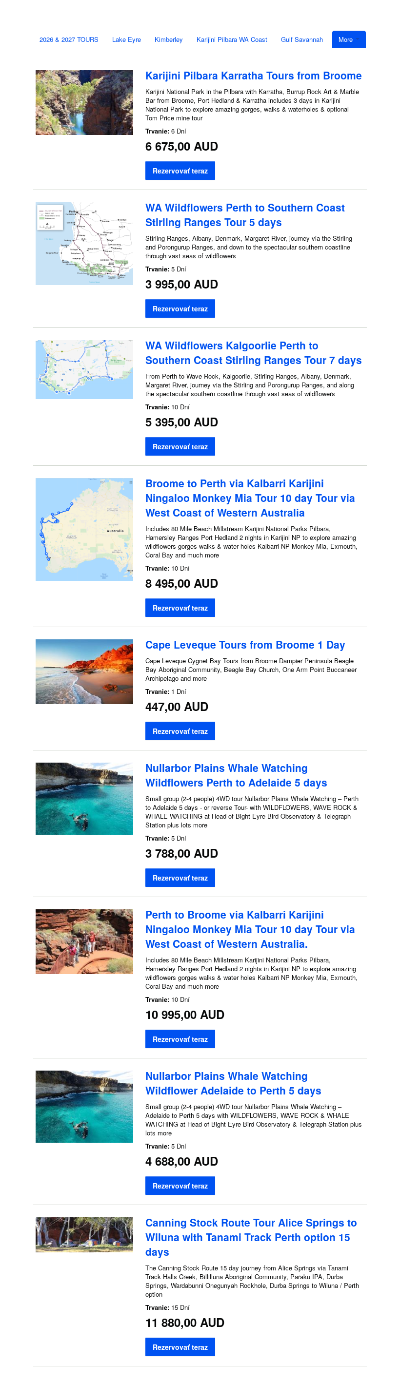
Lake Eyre (126, 39)
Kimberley (169, 39)
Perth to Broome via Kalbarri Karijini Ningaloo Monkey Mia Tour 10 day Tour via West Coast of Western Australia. (250, 929)
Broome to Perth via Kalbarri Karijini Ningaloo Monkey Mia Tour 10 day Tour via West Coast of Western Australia (250, 497)
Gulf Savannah (302, 39)
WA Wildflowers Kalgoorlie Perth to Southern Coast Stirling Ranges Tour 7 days (253, 352)
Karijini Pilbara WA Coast (232, 39)
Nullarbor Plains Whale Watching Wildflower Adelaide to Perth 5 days (233, 1082)
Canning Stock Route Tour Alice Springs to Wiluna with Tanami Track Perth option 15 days (251, 1237)
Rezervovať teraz (180, 170)
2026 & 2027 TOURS (69, 39)
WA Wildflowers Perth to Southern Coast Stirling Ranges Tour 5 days (245, 214)
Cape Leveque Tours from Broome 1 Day (245, 644)
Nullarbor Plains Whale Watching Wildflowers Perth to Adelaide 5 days (236, 774)
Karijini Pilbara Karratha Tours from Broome (253, 75)
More (347, 39)
